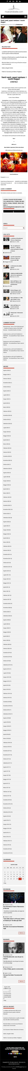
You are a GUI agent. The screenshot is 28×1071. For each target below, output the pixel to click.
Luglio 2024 (6, 427)
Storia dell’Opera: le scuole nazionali (15, 306)
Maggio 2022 (6, 534)
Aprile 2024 (5, 440)
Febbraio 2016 (6, 840)
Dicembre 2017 (6, 750)
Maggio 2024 (6, 435)
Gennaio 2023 (6, 501)
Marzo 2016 (6, 836)
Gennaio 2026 (6, 378)
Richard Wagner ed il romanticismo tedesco (16, 291)
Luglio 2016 (6, 820)
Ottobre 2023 (6, 464)
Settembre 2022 (6, 517)
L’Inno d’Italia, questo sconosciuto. (13, 969)
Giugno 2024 (6, 431)
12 (11, 874)
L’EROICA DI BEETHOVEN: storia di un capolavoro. (16, 274)
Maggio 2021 (6, 583)
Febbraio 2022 (6, 546)
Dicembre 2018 (6, 701)
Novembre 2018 (6, 705)
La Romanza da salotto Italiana (16, 266)
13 (14, 874)
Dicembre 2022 (6, 505)
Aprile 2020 (5, 636)
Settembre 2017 (6, 763)
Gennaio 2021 (6, 599)
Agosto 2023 (6, 472)
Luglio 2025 (6, 395)
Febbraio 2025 (6, 411)
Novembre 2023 (6, 460)
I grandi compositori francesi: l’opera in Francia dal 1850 (15, 258)
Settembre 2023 (6, 468)
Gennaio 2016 (6, 844)
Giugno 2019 (6, 677)
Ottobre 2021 (6, 562)
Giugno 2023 (6, 480)
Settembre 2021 (6, 566)
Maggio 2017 (6, 779)
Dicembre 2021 (6, 554)
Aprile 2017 (5, 783)
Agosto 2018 (6, 718)
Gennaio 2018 (6, 746)
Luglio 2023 (6, 476)
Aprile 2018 (5, 734)
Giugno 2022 (6, 529)
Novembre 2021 (6, 558)
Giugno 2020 (6, 628)
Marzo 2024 (6, 444)
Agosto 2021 (6, 570)
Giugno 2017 (6, 775)
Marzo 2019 (6, 689)
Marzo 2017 (6, 787)
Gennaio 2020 (6, 648)
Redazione (19, 24)
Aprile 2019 (5, 685)
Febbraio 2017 (6, 791)
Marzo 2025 (6, 407)
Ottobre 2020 (6, 611)
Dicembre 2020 (6, 603)
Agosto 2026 (6, 370)
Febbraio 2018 (6, 742)
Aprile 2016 (5, 832)
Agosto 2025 (6, 390)
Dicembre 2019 (6, 652)
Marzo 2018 (6, 738)
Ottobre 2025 (6, 386)
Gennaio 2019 (6, 697)
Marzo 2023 (6, 493)
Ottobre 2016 (6, 808)
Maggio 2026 (6, 374)
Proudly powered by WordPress (9, 1066)
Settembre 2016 (6, 812)
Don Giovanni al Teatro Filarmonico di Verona (13, 1029)
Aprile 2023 (5, 489)
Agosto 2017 (6, 767)
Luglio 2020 (6, 624)
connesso (8, 193)
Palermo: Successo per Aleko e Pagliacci (12, 71)
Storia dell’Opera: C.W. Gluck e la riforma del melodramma (15, 282)
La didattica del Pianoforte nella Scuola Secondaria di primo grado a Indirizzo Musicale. (12, 1012)
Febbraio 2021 (6, 595)
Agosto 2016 (6, 816)
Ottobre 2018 (6, 709)
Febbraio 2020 (6, 644)
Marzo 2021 (6, 591)
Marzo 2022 (6, 542)
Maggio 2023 (6, 484)
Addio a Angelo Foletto (7, 68)
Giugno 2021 (6, 579)
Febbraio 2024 (6, 448)
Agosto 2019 (6, 669)
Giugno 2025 (6, 399)
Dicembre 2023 (6, 456)
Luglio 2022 (6, 525)
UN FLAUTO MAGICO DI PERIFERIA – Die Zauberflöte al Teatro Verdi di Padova (13, 335)
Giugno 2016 (6, 824)
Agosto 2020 (6, 619)
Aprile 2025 (5, 403)
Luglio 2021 (6, 574)
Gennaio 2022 (6, 550)
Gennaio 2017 (6, 795)
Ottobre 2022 (6, 513)
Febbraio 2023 (6, 497)
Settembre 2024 (6, 423)
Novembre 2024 (6, 415)
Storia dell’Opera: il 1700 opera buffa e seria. (16, 298)
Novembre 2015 (6, 853)
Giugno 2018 (6, 726)
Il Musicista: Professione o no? (16, 313)
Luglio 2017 (6, 771)
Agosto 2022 (6, 521)
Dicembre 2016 (6, 799)
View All (21, 933)
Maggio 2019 (6, 681)
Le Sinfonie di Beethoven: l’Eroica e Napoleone (16, 239)
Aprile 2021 (5, 587)
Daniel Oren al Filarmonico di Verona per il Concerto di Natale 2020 (7, 183)
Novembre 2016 (6, 803)
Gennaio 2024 (6, 452)
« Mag (4, 883)
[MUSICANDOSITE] (3, 16)
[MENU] (25, 16)
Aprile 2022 (5, 538)
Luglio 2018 (6, 722)
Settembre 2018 (6, 714)
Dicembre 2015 (6, 848)
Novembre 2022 (6, 509)
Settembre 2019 (6, 664)
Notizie (7, 177)
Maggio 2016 (6, 828)
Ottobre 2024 (6, 419)
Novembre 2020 (6, 607)
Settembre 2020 (6, 615)
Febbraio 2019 (6, 693)
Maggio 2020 (6, 632)
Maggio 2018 (6, 730)
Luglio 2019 (6, 673)
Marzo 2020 (6, 640)
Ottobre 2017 (6, 758)
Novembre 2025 (6, 382)
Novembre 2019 (6, 656)
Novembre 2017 (6, 754)
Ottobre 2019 (6, 660)
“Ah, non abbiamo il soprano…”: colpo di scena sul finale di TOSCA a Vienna (16, 248)
